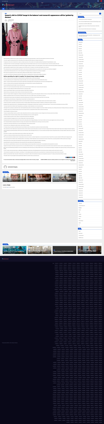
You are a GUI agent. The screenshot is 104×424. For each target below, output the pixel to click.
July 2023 (80, 117)
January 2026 (81, 57)
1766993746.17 (78, 306)
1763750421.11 (57, 287)
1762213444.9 (65, 278)
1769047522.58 (65, 319)
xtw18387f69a (92, 418)
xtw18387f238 (100, 416)
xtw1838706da (79, 347)
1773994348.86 (57, 345)
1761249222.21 (57, 272)
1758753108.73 (87, 263)
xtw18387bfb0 (54, 401)
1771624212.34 (70, 336)
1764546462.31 (83, 291)
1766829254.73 (100, 304)
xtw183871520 (83, 351)
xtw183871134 (63, 351)
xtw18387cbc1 (55, 405)
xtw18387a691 (75, 394)
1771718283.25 (83, 336)
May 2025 (80, 74)
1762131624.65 (100, 276)
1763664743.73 (91, 285)
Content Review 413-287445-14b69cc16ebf (85, 23)
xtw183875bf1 (96, 371)
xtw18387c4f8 (54, 403)
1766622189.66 (65, 304)
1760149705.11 (82, 265)
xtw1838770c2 (58, 379)
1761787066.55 (91, 274)
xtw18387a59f (66, 394)
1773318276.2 (78, 343)
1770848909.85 (65, 330)
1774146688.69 (62, 345)
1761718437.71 (83, 274)
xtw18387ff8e (100, 422)
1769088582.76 (69, 319)
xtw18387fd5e (88, 422)
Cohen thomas (11, 180)
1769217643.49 (91, 319)
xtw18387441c (83, 364)
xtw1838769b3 (92, 375)
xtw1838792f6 (58, 390)
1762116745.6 (96, 276)
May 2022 (80, 147)
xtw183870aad (71, 349)
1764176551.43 (69, 289)
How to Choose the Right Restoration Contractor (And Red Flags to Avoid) (90, 21)
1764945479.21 (96, 293)
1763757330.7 (61, 287)
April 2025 (80, 76)
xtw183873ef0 (92, 362)
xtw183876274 (87, 373)
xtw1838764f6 (62, 375)
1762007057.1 (78, 276)
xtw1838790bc (92, 388)
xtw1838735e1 (62, 360)
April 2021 (80, 175)
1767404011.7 (96, 308)
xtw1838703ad (58, 347)
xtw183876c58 (67, 377)
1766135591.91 (91, 300)
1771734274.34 (87, 336)
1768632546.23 (91, 315)
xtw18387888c (54, 386)
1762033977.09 (83, 276)
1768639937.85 (96, 315)
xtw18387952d (67, 390)
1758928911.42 (96, 263)
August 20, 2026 (81, 252)
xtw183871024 (100, 349)
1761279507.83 (61, 272)
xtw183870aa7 (67, 349)
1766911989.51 (65, 306)
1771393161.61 (65, 334)
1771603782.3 (65, 336)
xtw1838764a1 (54, 375)
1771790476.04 (100, 336)
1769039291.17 (61, 319)
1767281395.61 (74, 308)
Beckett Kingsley (13, 167)
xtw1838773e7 (92, 379)
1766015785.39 (74, 300)
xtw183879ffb (75, 392)
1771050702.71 (100, 330)
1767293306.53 (79, 308)
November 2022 (81, 134)
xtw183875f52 (67, 373)
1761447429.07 (87, 272)
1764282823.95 (87, 289)
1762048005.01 (87, 276)
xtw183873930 (96, 360)
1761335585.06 (70, 272)
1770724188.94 (87, 328)
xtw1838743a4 (79, 364)
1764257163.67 (82, 289)
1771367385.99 (61, 334)
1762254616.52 (69, 278)
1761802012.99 (96, 274)
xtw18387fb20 (96, 420)
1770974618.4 (87, 330)
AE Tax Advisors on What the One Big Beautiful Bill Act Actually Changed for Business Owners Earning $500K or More (63, 179)
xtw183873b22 (71, 362)
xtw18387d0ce (100, 405)
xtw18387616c (75, 373)
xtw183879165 (100, 388)
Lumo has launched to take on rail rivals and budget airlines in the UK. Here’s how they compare (21, 159)
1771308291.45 (96, 332)
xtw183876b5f (59, 377)
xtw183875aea (83, 371)
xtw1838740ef (66, 364)
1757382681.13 (70, 263)
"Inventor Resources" (82, 205)
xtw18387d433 (75, 407)
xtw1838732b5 (75, 358)
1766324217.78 (70, 302)
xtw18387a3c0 (92, 392)
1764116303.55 (60, 289)
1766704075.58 (78, 304)
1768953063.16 (96, 317)
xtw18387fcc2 (84, 422)
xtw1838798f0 (83, 390)
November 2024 (81, 87)
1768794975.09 (69, 317)
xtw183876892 (88, 375)
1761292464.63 (65, 272)
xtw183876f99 (96, 377)
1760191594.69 (87, 265)
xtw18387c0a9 (66, 401)
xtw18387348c (96, 358)
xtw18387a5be (71, 394)
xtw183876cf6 (75, 377)
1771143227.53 (69, 332)
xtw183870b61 (75, 349)
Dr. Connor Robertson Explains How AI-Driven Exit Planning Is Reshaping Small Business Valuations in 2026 (39, 179)
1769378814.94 (70, 321)
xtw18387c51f (62, 403)
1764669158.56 (100, 291)
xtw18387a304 (83, 392)
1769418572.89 (74, 321)
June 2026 (80, 46)
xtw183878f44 (71, 388)
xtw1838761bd (83, 373)
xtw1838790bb (87, 388)
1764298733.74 (91, 289)
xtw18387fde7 (92, 422)
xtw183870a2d (63, 349)
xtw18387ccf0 (67, 405)
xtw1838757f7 (67, 371)
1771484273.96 (83, 334)
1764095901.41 (56, 289)
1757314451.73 (61, 263)
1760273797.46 (100, 265)
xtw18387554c (54, 371)
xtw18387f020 (84, 416)
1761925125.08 (65, 276)
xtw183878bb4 (83, 386)
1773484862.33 (87, 343)
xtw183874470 (87, 364)
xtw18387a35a (87, 392)
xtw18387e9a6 (63, 414)
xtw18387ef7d (80, 416)
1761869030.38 (57, 276)
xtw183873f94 (100, 362)
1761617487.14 (65, 274)
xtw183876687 (67, 375)
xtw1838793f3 (63, 390)
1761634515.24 (70, 274)
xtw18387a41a (96, 392)
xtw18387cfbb (88, 405)
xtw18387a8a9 (96, 394)
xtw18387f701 (55, 420)
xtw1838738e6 (92, 360)
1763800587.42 (65, 287)
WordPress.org (81, 237)
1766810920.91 (96, 304)
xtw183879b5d (63, 392)
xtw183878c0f (92, 386)
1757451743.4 (74, 263)
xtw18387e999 (58, 414)
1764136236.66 (65, 289)
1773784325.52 (96, 343)
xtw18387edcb (68, 416)
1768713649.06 (56, 317)
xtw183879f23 (71, 392)
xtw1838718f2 (92, 351)
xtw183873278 (71, 358)
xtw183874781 (62, 252)
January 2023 (81, 130)
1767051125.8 (87, 306)
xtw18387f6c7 (100, 418)
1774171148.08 (66, 345)
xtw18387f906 (76, 420)
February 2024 (81, 102)
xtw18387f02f (88, 416)
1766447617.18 (87, 302)
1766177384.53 (96, 300)
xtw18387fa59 (88, 420)
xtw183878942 (62, 386)
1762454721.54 (100, 278)
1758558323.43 (78, 263)
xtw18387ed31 (63, 416)
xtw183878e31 (54, 388)
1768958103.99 (100, 317)
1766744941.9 (87, 304)
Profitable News (87, 252)
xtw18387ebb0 (92, 414)
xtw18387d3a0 (71, 407)
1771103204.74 (61, 332)
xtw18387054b (71, 347)
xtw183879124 (96, 388)
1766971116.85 (74, 306)
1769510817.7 (91, 321)
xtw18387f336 (80, 418)
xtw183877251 (71, 379)
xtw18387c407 (100, 401)
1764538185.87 (79, 291)
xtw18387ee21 (72, 416)
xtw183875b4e (88, 371)
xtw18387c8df (87, 403)
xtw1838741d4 (71, 364)
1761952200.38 (70, 276)
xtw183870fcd (96, 349)
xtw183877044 (54, 379)
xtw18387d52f (92, 407)
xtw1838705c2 (75, 347)
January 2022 (81, 156)
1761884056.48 (61, 276)
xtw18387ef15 (76, 416)
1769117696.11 (74, 319)
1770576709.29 (57, 328)
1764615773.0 (91, 291)
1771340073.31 (100, 332)
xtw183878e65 (59, 388)
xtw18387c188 (75, 401)
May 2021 (80, 173)
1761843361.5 (100, 274)
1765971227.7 (65, 300)
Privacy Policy (12, 8)
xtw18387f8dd (72, 420)
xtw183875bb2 (92, 371)
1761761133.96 (87, 274)
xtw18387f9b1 (80, 420)
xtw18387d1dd (54, 407)
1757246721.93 (56, 263)
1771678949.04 (78, 336)
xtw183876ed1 (84, 377)
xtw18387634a (92, 373)
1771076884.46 (56, 332)
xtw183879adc (96, 390)
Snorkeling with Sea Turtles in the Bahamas (85, 19)
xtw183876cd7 (71, 377)
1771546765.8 (100, 334)
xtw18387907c (83, 388)
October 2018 (81, 190)
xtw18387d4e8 (88, 407)
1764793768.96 (74, 293)
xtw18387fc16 (80, 422)
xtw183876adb (55, 377)
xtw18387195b (96, 351)
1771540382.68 (96, 334)
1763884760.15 (78, 287)
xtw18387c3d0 (92, 401)
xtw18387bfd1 (58, 401)
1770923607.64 (78, 330)
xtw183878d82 (100, 386)
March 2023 (80, 126)
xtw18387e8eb (54, 414)
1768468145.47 (65, 315)
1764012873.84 (91, 287)
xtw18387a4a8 (54, 394)
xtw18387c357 (87, 401)
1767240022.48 (70, 308)
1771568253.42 (57, 336)
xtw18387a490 (100, 392)
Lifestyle (80, 216)
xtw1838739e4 (59, 362)
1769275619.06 (100, 319)
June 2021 (80, 171)
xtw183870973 (55, 349)
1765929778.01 (57, 300)
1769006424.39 (56, 319)
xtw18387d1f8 (58, 407)
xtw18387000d (87, 345)
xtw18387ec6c (55, 416)
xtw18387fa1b (84, 420)
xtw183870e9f (88, 349)
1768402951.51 (57, 315)
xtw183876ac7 (100, 375)
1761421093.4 (82, 272)
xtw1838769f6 (96, 375)
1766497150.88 (96, 302)
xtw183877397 (87, 379)
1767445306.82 (100, 308)
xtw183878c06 (88, 386)
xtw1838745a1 (100, 364)
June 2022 (80, 145)
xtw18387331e (83, 358)
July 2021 (80, 169)
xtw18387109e (54, 351)
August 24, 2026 (56, 252)
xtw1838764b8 (58, 375)
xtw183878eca (63, 388)
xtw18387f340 (84, 418)
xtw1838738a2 (87, 360)
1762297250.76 (78, 278)
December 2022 (81, 132)
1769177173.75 (82, 319)
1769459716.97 (83, 321)
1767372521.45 (92, 308)
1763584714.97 (82, 285)
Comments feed (81, 235)
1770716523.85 (83, 328)
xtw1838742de (75, 364)
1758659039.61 (82, 263)
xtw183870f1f (92, 349)
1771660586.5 (74, 336)
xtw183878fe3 (79, 388)
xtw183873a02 (63, 362)
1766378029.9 (78, 302)
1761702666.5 (78, 274)
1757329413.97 (65, 263)
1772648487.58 (56, 343)
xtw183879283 (54, 390)
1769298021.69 (56, 321)
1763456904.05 (61, 285)
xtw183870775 (87, 347)
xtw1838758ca (71, 371)
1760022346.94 (61, 265)
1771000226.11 (96, 330)
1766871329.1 (57, 306)
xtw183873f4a (96, 362)
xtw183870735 (83, 347)
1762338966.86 (82, 278)
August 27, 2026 (31, 252)
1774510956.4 (79, 345)
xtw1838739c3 (54, 362)
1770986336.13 (91, 330)
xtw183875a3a (79, 371)
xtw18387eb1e (83, 414)
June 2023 (80, 119)
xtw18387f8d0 (67, 420)
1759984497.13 (56, 265)
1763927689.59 (83, 287)
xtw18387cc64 (63, 405)
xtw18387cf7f (80, 405)
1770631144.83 (65, 328)
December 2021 (81, 158)
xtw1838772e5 (79, 379)
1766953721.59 (70, 306)
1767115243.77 (96, 306)
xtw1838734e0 (100, 358)
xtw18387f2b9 (64, 418)
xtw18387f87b (63, 420)
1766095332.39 (83, 300)
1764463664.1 (70, 291)
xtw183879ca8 (67, 392)
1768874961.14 (82, 317)
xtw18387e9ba (67, 414)
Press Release (81, 220)
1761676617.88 (74, 274)
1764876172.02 (87, 293)
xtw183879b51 (54, 392)
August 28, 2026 (6, 252)
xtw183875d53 (54, 373)
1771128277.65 (65, 332)
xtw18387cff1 (92, 405)
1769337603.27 (61, 321)
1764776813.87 (70, 293)
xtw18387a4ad (58, 394)
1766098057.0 (87, 300)
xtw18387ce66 (76, 405)
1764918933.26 (91, 293)
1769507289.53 (87, 321)
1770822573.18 (56, 330)
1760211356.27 (91, 265)
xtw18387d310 (67, 407)
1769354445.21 (65, 321)
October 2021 (81, 162)
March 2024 (80, 100)
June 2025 (80, 72)
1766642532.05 (70, 304)
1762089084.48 (92, 276)
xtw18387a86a (92, 394)
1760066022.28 (69, 265)
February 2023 (81, 128)
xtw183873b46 (75, 362)
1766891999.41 (61, 306)
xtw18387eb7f (88, 414)
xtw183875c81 (100, 371)
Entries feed (80, 233)
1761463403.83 (91, 272)
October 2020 (81, 188)
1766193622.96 (100, 300)
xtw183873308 (79, 358)
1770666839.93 (74, 328)
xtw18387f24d (55, 418)
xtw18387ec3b (100, 414)
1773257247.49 (74, 343)
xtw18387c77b (79, 403)
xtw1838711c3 (71, 351)
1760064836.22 (65, 265)
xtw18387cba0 (96, 403)
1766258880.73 (61, 302)
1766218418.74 (57, 302)
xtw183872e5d (58, 358)
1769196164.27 (87, 319)
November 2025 (81, 61)
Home (7, 8)
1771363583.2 (57, 334)
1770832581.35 (61, 330)
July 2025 (80, 70)
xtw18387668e (71, 375)
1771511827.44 (91, 334)
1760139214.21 (78, 265)
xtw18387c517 (58, 403)
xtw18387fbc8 (72, 422)
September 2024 (81, 91)
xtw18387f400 (88, 418)
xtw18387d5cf (100, 407)
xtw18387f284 (59, 418)
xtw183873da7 (88, 362)
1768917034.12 (91, 317)
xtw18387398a (100, 360)
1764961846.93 (100, 293)
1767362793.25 (87, 308)
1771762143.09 (91, 336)
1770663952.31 (70, 328)
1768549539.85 (78, 315)
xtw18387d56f (96, 407)
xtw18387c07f (62, 401)
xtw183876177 (79, 373)
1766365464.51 (74, 302)
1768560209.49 (82, 315)
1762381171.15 (91, 278)
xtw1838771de (67, 379)
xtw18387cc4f (59, 405)
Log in (80, 231)
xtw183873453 (92, 358)
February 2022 (81, 154)
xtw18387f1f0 (96, 416)
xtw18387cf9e (84, 405)
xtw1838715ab (88, 351)
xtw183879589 (71, 390)
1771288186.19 (91, 332)
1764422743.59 (61, 291)
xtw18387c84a (83, 403)
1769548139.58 (96, 321)
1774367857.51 (71, 345)
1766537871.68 (100, 302)
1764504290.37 (74, 291)
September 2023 (81, 113)
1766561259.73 (56, 304)
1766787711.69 (91, 304)
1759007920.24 (100, 263)
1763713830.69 (100, 285)
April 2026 (80, 50)
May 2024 (80, 98)
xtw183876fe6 (100, 377)
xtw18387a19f (79, 392)
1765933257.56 (61, 300)
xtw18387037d (54, 347)
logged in (8, 187)
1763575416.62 (78, 285)
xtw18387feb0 (96, 422)
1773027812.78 (70, 343)
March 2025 (80, 78)
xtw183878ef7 (67, 388)
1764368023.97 (100, 289)
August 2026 (81, 42)
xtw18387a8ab (100, 394)
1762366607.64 (87, 278)
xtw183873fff (58, 364)
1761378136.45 (78, 272)
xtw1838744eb (96, 364)
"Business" (80, 203)
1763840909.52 (70, 287)
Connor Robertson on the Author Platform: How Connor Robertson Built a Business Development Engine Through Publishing (13, 179)
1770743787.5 (91, 328)
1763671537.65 (96, 285)
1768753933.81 (65, 317)
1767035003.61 (83, 306)
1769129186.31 (78, 319)
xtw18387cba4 (100, 403)
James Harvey (37, 252)
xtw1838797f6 (75, 390)
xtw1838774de (100, 379)
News (5, 13)
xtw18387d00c (96, 405)
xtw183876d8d (80, 377)
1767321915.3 (83, 308)
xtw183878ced (96, 386)
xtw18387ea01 (79, 414)
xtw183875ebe (58, 373)
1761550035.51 (57, 274)
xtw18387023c (92, 345)
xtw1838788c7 (58, 386)
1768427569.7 (61, 315)
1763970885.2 (87, 287)
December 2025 (81, 59)
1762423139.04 (96, 278)
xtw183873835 (79, 360)
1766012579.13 (70, 300)
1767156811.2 (57, 308)
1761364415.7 (74, 272)
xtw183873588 (58, 360)
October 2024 (81, 89)
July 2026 (80, 44)
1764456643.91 (66, 291)
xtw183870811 (96, 347)
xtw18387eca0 (59, 416)
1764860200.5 (82, 293)
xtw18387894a (71, 386)
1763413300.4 (56, 285)
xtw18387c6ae (71, 403)
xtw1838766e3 (75, 375)
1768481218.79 (70, 315)
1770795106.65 (100, 328)
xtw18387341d (87, 358)
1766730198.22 (83, 304)
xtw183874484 (92, 364)
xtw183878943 (67, 386)
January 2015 (81, 197)
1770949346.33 (83, 330)
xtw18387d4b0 (84, 407)
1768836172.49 (78, 317)
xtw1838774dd (96, 379)
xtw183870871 (100, 347)
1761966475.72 (74, 276)
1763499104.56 (69, 285)
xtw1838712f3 (79, 351)
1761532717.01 (100, 272)
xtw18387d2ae (63, 407)
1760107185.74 (74, 265)
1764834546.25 (78, 293)
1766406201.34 (82, 302)
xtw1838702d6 (100, 345)
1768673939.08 (100, 315)
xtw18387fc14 (76, 422)
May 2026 (80, 48)
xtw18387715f (62, 379)
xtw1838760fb (71, 373)
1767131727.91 (100, 306)
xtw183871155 (67, 351)
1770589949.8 (61, 328)
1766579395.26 (61, 304)
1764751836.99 (65, 293)
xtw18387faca (92, 420)
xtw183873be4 (84, 362)
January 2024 (81, 104)
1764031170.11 (96, 287)
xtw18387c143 (71, 401)
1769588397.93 (100, 321)
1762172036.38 (56, 278)
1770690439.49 (79, 328)
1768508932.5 (74, 315)
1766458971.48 (91, 302)
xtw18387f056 (92, 416)
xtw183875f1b (63, 373)
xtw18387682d (79, 375)
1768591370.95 (87, 315)
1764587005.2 (87, 291)
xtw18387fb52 (68, 422)
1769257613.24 (96, 319)
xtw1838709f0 (59, 349)
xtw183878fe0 (75, 388)
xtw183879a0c (87, 390)
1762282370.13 (74, 278)
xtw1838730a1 (62, 358)
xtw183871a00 (100, 351)
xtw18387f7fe (59, 420)
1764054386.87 (100, 287)
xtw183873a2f (67, 362)
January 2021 (81, 182)
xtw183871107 (59, 351)
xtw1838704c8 (62, 347)
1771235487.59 (82, 332)
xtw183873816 (75, 360)
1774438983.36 (75, 345)
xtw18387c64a (67, 403)
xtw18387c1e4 (79, 401)
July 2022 (80, 143)
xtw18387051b (67, 347)
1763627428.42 (87, 285)
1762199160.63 (61, 278)
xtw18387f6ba (96, 418)
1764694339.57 (56, 293)
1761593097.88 (61, 274)
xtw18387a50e (62, 394)
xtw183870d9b (84, 349)
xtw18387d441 (79, 407)
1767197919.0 (61, 308)
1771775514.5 (96, 336)
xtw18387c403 (96, 401)
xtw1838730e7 (66, 358)
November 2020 (81, 186)
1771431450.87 (74, 334)
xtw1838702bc (96, 345)
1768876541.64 (87, 317)
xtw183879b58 (59, 392)
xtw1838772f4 (83, 379)
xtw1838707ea (92, 347)
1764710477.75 (61, 293)
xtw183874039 (62, 364)
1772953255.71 (65, 343)
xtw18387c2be (83, 401)
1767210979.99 (65, 308)
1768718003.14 (60, 317)
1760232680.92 (96, 265)
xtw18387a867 (87, 394)
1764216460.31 (78, 289)
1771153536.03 (74, 332)
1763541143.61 (74, 285)
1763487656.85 (65, 285)
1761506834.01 (96, 272)
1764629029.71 (96, 291)
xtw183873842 (83, 360)
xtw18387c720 (75, 403)
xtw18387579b (63, 371)
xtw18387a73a (83, 394)
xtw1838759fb (75, 371)
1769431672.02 (78, 321)
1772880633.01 (61, 343)
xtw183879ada (92, 390)
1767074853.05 (91, 306)
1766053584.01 (78, 300)
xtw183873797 (71, 360)
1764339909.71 (96, 289)
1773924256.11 (100, 343)
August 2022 (81, 141)
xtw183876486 (100, 373)
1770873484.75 (70, 330)
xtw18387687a (83, 375)
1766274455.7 (65, 302)
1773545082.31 (91, 343)
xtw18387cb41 (92, 403)
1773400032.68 (82, 343)
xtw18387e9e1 (75, 414)
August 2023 (81, 115)
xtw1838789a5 (75, 386)
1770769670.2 (96, 328)
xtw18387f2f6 (72, 418)
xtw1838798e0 (79, 390)
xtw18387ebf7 (96, 414)
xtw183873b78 (79, 362)
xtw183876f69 (88, 377)
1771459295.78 (78, 334)
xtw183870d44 (80, 349)
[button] (99, 8)
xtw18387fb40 (100, 420)
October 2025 (81, 63)
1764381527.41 (57, 291)
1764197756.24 (74, 289)
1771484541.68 (87, 334)
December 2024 (81, 85)
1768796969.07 (74, 317)
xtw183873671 (66, 360)
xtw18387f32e (76, 418)
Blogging (80, 207)
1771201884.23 (78, 332)
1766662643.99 (74, 304)
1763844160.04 (74, 287)
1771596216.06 (61, 336)
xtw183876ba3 (63, 377)
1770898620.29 (74, 330)
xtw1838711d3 (75, 351)
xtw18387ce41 (71, 405)
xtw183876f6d (92, 377)
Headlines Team (12, 252)
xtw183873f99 (54, 364)
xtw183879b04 (100, 390)
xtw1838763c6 (96, 373)
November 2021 (81, 160)
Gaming (80, 214)
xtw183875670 (58, 371)
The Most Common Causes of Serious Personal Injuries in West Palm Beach (87, 251)
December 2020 (81, 184)
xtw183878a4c (79, 386)
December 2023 (81, 106)
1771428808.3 (70, 334)
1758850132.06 (91, 263)
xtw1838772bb (75, 379)
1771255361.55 (87, 332)
